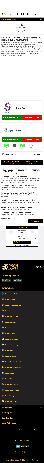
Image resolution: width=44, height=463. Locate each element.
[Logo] (10, 269)
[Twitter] (37, 268)
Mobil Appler (34, 430)
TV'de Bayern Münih (12, 316)
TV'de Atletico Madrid (13, 305)
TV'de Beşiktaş (10, 322)
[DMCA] (22, 446)
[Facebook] (33, 268)
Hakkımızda (9, 430)
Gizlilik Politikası (22, 440)
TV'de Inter (9, 350)
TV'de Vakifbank (11, 401)
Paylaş (37, 154)
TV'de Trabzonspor (12, 390)
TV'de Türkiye (10, 396)
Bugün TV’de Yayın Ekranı (11, 162)
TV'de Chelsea (10, 333)
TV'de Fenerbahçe (11, 339)
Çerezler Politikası (22, 452)
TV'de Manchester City (13, 362)
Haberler (22, 433)
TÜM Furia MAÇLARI (36, 171)
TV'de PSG (8, 379)
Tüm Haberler (36, 221)
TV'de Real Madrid (11, 384)
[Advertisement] (22, 79)
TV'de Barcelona (11, 311)
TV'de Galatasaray (11, 345)
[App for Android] (17, 281)
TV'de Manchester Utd (13, 367)
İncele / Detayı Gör (22, 245)
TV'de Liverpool (10, 356)
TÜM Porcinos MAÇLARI (8, 171)
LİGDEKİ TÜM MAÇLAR (23, 171)
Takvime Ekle (10, 154)
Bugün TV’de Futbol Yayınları (32, 162)
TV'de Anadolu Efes (12, 294)
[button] (22, 288)
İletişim (21, 430)
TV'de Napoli (9, 373)
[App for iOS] (7, 281)
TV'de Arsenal (10, 299)
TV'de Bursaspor (11, 328)
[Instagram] (41, 268)
